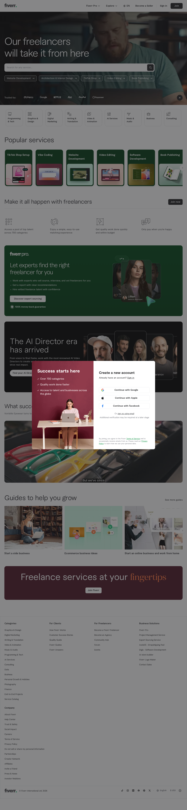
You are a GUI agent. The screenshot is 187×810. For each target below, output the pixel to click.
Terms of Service (133, 439)
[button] (124, 390)
